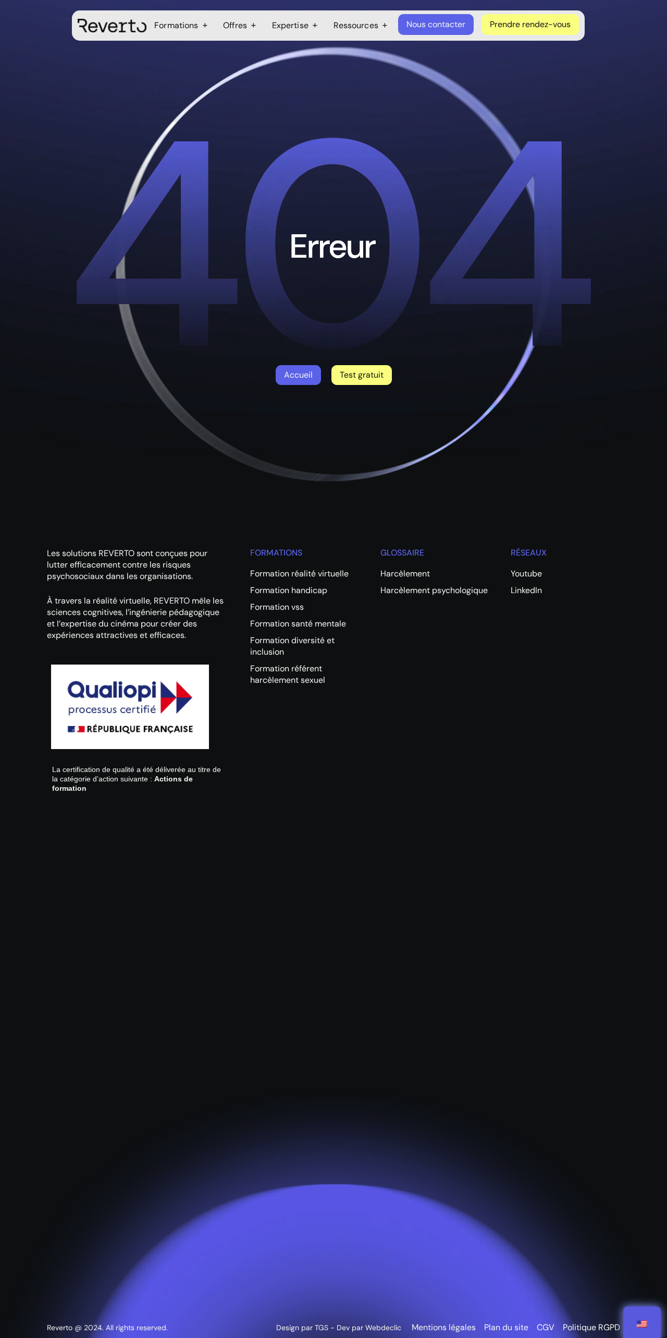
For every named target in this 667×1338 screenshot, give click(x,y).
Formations (176, 25)
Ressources (356, 25)
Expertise (290, 25)
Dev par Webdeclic (369, 1327)
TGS (321, 1327)
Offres (235, 25)
